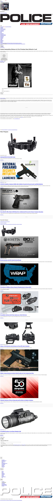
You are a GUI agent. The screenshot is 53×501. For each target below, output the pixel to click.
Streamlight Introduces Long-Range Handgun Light (10, 431)
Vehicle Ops (1, 40)
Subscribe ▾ (2, 2)
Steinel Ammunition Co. (5, 129)
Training (1, 39)
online (22, 117)
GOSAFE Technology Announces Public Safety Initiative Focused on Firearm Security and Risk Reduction (21, 184)
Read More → (2, 187)
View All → (1, 435)
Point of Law (2, 33)
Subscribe (2, 46)
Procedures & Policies (3, 34)
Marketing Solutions (4, 485)
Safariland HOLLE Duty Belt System (7, 156)
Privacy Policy (2, 500)
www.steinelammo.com (17, 118)
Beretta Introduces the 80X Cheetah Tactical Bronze (10, 260)
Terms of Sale (9, 500)
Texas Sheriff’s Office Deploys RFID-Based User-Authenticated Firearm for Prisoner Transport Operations (21, 211)
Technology (1, 37)
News (5, 0)
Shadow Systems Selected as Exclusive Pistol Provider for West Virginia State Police (17, 373)
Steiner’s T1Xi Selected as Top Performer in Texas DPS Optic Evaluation (14, 346)
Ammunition (13, 129)
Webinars (11, 0)
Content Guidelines (4, 484)
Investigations (2, 30)
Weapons (1, 41)
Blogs (2, 472)
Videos (9, 0)
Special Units (2, 36)
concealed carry (10, 129)
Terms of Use (5, 500)
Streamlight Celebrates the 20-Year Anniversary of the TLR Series (13, 314)
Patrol (1, 32)
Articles (7, 0)
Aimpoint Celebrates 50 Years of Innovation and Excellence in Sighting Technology (16, 400)
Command (1, 27)
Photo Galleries (4, 476)
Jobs (2, 477)
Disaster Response (2, 29)
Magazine (3, 473)
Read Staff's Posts (2, 61)
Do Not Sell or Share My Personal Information (16, 500)
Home (1, 47)
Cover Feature (3, 0)
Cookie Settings (4, 482)
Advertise (3, 481)
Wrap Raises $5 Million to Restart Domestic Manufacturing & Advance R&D (15, 287)
